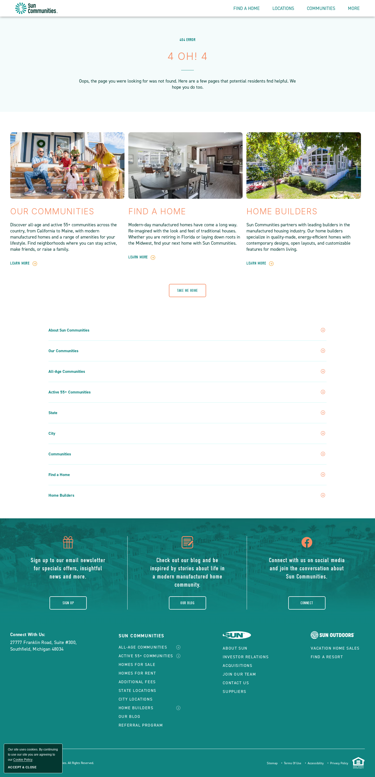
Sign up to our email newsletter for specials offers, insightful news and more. (68, 568)
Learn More (20, 263)
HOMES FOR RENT (137, 673)
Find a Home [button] (59, 474)
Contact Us (236, 683)
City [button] (51, 433)
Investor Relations (246, 657)
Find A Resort (327, 657)
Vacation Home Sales (335, 648)
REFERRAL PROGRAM (141, 725)
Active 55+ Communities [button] (69, 392)
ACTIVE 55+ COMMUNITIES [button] (146, 656)
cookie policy (22, 759)
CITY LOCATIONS (136, 699)
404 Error (187, 39)
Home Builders (281, 211)
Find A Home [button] (246, 8)
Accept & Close (22, 767)
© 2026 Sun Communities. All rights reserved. (63, 763)
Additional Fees (137, 681)
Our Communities (52, 211)
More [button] (354, 8)
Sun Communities (141, 636)
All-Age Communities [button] (66, 371)
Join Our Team (239, 674)
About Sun (235, 648)
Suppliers (234, 691)
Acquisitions (237, 665)
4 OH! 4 (187, 56)
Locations (283, 8)
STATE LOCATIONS (137, 690)
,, (43, 645)
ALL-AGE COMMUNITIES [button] (143, 647)
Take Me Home (187, 290)
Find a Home (157, 211)
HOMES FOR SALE (137, 664)
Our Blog (187, 603)
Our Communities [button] (63, 350)
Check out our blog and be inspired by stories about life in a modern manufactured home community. (187, 572)
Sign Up (68, 603)
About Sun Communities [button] (68, 330)
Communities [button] (321, 8)
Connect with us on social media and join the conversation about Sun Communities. (307, 568)
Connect (307, 603)
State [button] (52, 412)
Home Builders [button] (61, 495)
